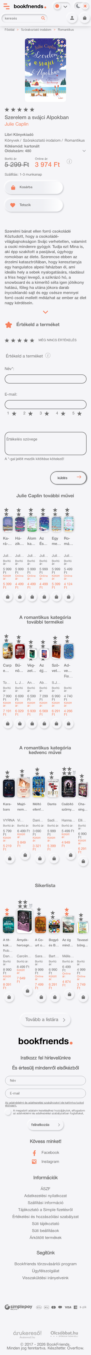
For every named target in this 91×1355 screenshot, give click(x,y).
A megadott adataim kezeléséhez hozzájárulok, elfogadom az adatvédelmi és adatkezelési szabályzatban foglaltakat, (49, 1112)
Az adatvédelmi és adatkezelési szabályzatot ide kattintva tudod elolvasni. (44, 1104)
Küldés (62, 478)
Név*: (9, 369)
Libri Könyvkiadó (19, 135)
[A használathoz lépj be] (74, 773)
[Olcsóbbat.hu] (64, 1334)
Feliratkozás (40, 1125)
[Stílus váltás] (57, 6)
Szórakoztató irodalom (36, 29)
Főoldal (9, 29)
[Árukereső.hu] (27, 1333)
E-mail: (11, 394)
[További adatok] (84, 150)
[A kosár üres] (85, 18)
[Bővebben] (45, 311)
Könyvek (12, 140)
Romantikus (66, 29)
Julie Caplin (16, 124)
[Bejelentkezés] (72, 18)
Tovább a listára (41, 1020)
